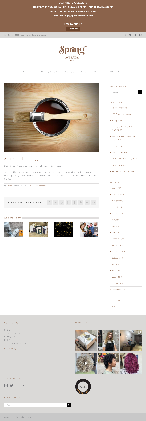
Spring (9, 186)
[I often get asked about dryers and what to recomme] (86, 340)
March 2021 (117, 188)
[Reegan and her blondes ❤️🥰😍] (86, 363)
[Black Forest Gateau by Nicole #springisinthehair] (131, 363)
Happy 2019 (117, 120)
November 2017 (118, 213)
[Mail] (22, 385)
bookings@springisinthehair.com (34, 35)
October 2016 (117, 258)
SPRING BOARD (118, 146)
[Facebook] (17, 385)
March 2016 (117, 277)
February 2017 (118, 239)
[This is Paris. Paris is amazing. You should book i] (108, 340)
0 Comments (40, 186)
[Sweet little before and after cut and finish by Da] (108, 363)
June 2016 (116, 270)
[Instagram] (6, 385)
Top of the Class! (119, 165)
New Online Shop (119, 108)
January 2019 (117, 201)
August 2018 (117, 207)
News (31, 186)
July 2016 (116, 264)
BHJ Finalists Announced (123, 171)
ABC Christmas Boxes (121, 114)
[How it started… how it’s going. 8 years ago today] (131, 340)
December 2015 (118, 290)
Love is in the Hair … (120, 152)
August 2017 (117, 220)
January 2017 (117, 245)
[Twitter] (11, 385)
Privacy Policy (10, 348)
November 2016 (118, 251)
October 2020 (118, 194)
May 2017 (116, 226)
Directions (73, 28)
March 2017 (117, 232)
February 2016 (118, 283)
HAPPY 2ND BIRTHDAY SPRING (124, 159)
